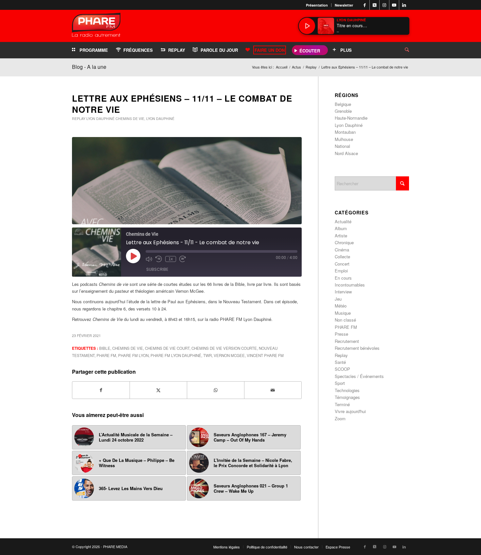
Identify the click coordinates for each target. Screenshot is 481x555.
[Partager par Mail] (272, 390)
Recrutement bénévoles (357, 348)
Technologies (347, 390)
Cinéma (342, 250)
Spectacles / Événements (359, 376)
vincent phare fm (265, 355)
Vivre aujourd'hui (350, 411)
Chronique (344, 242)
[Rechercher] (402, 50)
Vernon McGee (229, 355)
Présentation (317, 5)
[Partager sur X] (158, 390)
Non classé (345, 320)
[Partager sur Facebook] (101, 390)
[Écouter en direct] (307, 26)
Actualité (343, 221)
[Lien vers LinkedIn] (404, 5)
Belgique (343, 104)
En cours (343, 278)
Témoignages (347, 397)
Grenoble (343, 111)
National (342, 146)
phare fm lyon (133, 355)
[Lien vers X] (374, 5)
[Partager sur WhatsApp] (215, 390)
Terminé (342, 404)
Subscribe (157, 269)
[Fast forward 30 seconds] (182, 259)
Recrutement (347, 341)
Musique (343, 313)
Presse (341, 334)
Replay (78, 118)
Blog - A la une (89, 66)
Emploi (341, 271)
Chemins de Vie (130, 118)
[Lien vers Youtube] (394, 5)
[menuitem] (317, 5)
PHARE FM (106, 355)
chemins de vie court (167, 348)
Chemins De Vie (127, 348)
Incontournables (350, 285)
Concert (342, 264)
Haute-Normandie (351, 118)
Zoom (340, 418)
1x (171, 259)
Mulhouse (344, 139)
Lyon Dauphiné (100, 118)
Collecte (342, 256)
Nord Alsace (346, 153)
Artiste (341, 235)
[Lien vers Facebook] (364, 5)
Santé (340, 362)
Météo (341, 306)
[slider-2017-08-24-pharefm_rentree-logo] (96, 26)
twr (207, 355)
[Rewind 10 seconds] (158, 259)
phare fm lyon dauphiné (176, 355)
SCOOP (342, 369)
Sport (340, 383)
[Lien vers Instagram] (384, 5)
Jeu (338, 299)
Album (341, 228)
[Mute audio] (149, 259)
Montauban (345, 132)
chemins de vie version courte (224, 348)
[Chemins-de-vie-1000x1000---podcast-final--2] (187, 181)
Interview (343, 291)
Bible (104, 348)
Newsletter (344, 5)
